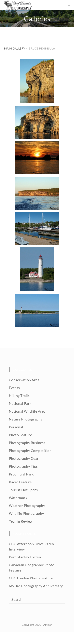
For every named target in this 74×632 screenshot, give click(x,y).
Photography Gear (24, 458)
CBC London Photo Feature (31, 578)
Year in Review (21, 521)
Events (14, 388)
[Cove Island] (37, 310)
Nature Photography (25, 419)
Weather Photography (27, 505)
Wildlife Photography (26, 513)
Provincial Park (21, 474)
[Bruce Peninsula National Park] (37, 81)
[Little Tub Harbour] (37, 228)
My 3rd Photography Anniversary (36, 586)
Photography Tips (23, 466)
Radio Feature (20, 482)
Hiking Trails (19, 395)
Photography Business (27, 443)
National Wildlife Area (27, 411)
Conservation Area (24, 380)
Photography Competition (30, 450)
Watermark (18, 498)
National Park (20, 403)
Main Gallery (14, 48)
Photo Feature (20, 435)
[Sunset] (37, 157)
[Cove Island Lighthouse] (37, 269)
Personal (16, 427)
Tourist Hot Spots (23, 490)
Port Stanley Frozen (25, 557)
